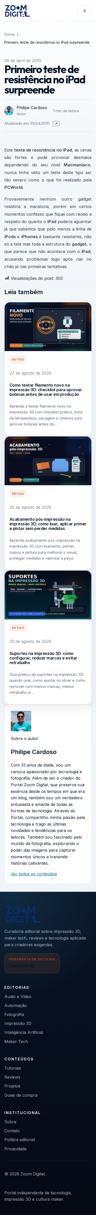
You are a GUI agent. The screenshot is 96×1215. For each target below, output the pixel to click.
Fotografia (14, 1014)
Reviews (12, 1077)
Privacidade (15, 1148)
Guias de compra (20, 1095)
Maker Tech (16, 1041)
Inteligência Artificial (23, 1032)
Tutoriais (12, 1068)
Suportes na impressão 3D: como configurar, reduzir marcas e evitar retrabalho (43, 658)
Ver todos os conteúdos (34, 873)
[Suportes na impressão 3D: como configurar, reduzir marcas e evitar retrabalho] (48, 595)
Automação (15, 1005)
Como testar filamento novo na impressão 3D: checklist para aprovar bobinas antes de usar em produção (45, 390)
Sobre (10, 1121)
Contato (12, 1130)
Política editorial (19, 1139)
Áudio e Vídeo (17, 996)
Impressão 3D (17, 1023)
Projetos (12, 1086)
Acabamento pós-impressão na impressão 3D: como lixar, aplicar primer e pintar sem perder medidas (48, 524)
